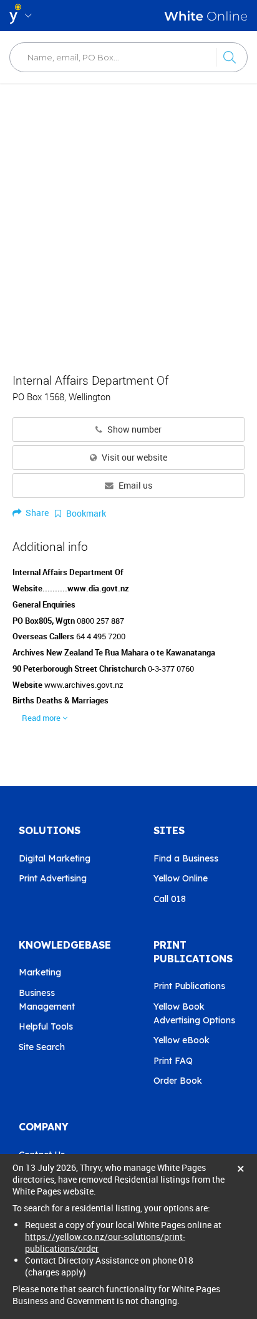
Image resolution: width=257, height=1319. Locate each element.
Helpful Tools (46, 1026)
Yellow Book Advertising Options (194, 1013)
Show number (133, 429)
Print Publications (189, 986)
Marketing (40, 972)
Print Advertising (53, 878)
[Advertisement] (128, 221)
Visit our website (133, 457)
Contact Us (42, 1154)
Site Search (42, 1047)
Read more (42, 717)
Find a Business (185, 858)
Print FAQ (173, 1060)
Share (36, 513)
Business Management (47, 999)
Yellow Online (180, 878)
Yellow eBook (181, 1040)
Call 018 (169, 898)
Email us (134, 485)
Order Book (177, 1080)
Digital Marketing (54, 858)
